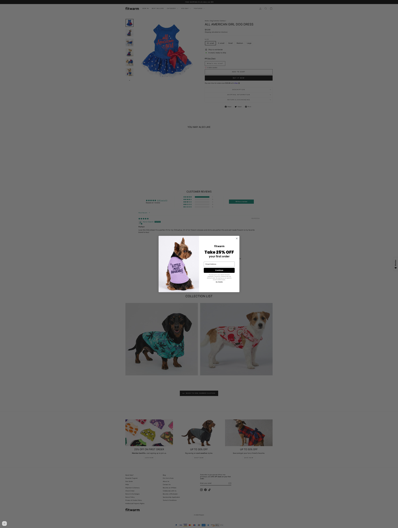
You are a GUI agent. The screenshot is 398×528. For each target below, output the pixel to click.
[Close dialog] (237, 238)
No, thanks (219, 282)
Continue (219, 270)
